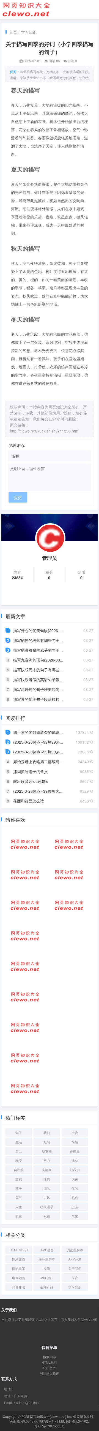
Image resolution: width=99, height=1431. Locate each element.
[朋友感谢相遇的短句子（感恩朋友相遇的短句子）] (25, 935)
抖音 (75, 1277)
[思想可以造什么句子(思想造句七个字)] (25, 997)
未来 (75, 1216)
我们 (46, 1132)
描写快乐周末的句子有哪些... (38, 669)
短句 (46, 1142)
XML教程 (49, 1367)
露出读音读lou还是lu (30, 781)
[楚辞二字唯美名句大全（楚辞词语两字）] (25, 1027)
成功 (75, 1160)
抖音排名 (18, 1287)
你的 (75, 1188)
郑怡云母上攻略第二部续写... (38, 761)
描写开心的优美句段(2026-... (38, 630)
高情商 (47, 1169)
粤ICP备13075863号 (49, 1426)
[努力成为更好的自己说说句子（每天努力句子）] (25, 874)
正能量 (75, 1151)
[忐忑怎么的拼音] (25, 966)
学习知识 (29, 32)
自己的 (19, 1169)
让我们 (75, 1169)
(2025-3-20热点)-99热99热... (38, 742)
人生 (18, 1206)
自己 (18, 1151)
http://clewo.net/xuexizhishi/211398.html (44, 431)
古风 (46, 1197)
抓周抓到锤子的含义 (30, 771)
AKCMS (47, 1277)
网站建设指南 (49, 1373)
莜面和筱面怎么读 (28, 801)
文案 (18, 1179)
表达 (18, 1216)
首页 (13, 32)
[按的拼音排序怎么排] (25, 844)
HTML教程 (49, 1362)
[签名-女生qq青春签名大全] (25, 905)
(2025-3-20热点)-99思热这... (37, 791)
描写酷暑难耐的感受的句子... (38, 650)
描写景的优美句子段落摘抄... (38, 699)
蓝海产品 (46, 1287)
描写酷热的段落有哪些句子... (38, 640)
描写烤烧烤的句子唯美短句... (38, 689)
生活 (18, 1142)
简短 (75, 1142)
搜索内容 (49, 1356)
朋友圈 (47, 1151)
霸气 (18, 1197)
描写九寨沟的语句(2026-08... (38, 660)
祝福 (46, 1216)
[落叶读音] (25, 1058)
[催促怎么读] (69, 905)
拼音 (75, 1132)
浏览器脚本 (75, 1249)
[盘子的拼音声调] (69, 844)
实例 (46, 1268)
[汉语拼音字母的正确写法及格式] (25, 1088)
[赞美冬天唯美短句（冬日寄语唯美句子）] (69, 874)
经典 (46, 1179)
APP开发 (74, 1259)
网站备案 (18, 1268)
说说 (75, 1179)
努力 (46, 1160)
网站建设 (18, 1259)
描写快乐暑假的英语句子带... (38, 679)
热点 (75, 1197)
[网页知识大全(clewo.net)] (26, 9)
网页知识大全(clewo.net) (48, 1416)
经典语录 (46, 1206)
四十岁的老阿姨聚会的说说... (38, 732)
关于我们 (74, 1268)
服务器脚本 (46, 1259)
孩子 (18, 1188)
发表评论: (17, 445)
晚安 (18, 1160)
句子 (18, 1132)
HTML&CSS (19, 1249)
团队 (46, 1188)
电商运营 (18, 1277)
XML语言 (47, 1249)
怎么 (75, 1206)
